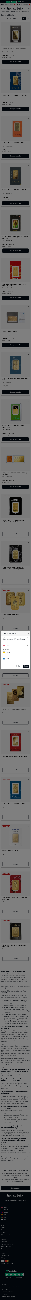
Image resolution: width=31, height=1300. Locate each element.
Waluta (4, 656)
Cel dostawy (5, 649)
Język (3, 642)
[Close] (28, 633)
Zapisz (26, 666)
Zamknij (18, 666)
